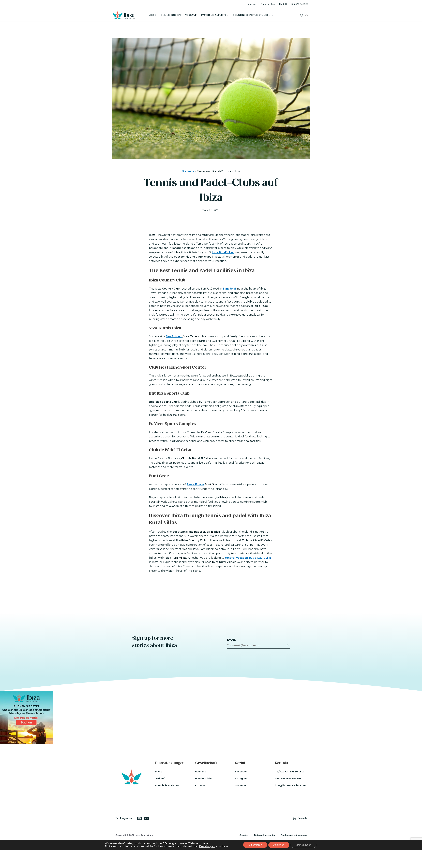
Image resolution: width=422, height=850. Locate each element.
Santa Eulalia (195, 484)
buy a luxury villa (260, 557)
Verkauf (191, 15)
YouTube (240, 785)
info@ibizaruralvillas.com (290, 785)
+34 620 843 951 (291, 778)
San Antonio (174, 336)
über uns (200, 771)
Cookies (243, 835)
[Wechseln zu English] (306, 20)
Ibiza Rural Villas (223, 252)
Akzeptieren (255, 844)
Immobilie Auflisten (214, 15)
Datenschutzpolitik (264, 835)
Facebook (241, 771)
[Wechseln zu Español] (306, 24)
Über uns (252, 4)
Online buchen (171, 15)
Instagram (241, 778)
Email (231, 639)
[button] (271, 15)
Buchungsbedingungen (294, 835)
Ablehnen (278, 844)
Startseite (187, 171)
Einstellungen (207, 846)
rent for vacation (236, 557)
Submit (287, 645)
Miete (152, 15)
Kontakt (283, 4)
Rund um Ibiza (268, 4)
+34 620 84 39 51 (299, 4)
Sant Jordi (229, 288)
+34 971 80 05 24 (295, 771)
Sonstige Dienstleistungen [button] (251, 15)
